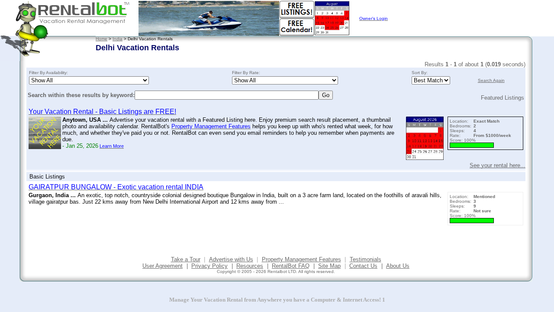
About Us (397, 266)
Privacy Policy (209, 266)
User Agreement (162, 266)
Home (101, 38)
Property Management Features (301, 259)
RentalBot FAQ (290, 266)
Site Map (329, 266)
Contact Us (363, 266)
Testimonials (365, 259)
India (117, 38)
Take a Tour (185, 259)
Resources (249, 266)
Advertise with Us (231, 259)
